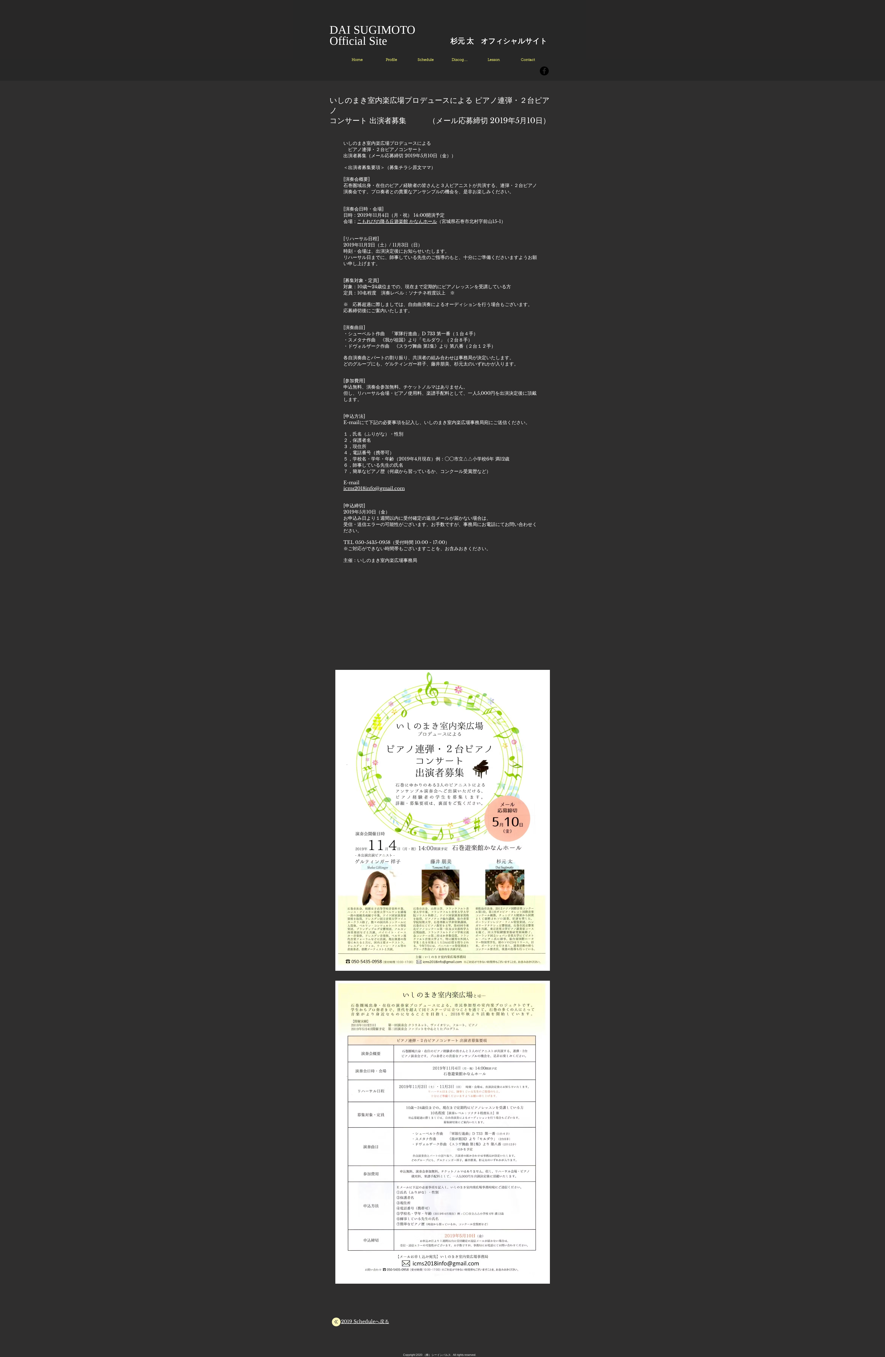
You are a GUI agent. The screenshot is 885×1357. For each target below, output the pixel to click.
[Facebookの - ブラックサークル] (544, 70)
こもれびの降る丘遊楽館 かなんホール (397, 221)
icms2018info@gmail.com (374, 488)
